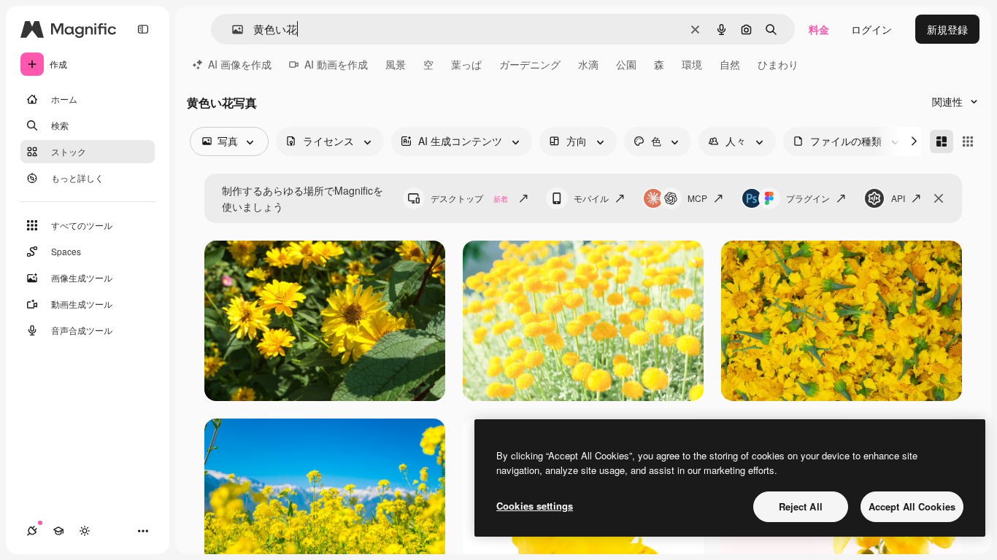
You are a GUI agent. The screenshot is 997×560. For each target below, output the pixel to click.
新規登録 (947, 29)
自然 (730, 64)
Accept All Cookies (912, 506)
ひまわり (778, 64)
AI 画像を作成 (240, 64)
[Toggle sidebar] (143, 29)
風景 (395, 64)
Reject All (801, 506)
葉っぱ (466, 64)
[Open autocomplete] (232, 29)
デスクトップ (469, 198)
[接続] (32, 530)
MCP (697, 198)
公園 (626, 64)
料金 (819, 29)
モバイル (591, 198)
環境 (692, 64)
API (898, 198)
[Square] (967, 141)
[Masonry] (941, 141)
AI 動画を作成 (336, 64)
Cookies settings (534, 506)
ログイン (871, 29)
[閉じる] (938, 198)
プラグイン (808, 198)
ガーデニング (530, 64)
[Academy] (58, 530)
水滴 (588, 64)
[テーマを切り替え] (84, 530)
